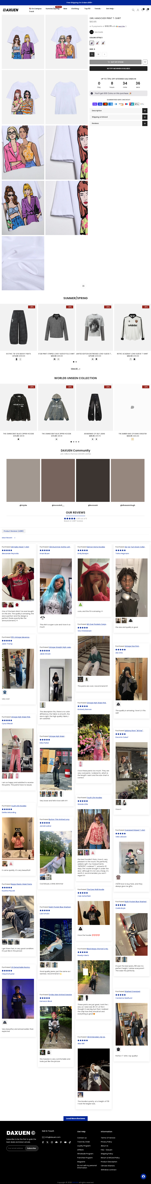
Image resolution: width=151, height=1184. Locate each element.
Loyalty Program (84, 1146)
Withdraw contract (108, 1170)
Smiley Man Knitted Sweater (60, 994)
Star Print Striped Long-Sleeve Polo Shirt (56, 354)
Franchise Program (85, 1158)
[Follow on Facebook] (43, 1142)
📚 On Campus (35, 8)
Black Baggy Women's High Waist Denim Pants (93, 950)
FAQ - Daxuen (106, 1150)
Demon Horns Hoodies (96, 547)
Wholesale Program (85, 1154)
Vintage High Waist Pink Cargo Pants (92, 704)
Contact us (82, 1138)
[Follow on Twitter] (47, 1142)
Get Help (110, 8)
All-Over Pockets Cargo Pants (92, 625)
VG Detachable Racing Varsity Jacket (16, 968)
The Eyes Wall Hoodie (95, 889)
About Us (104, 1146)
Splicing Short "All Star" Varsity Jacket (129, 731)
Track (31, 11)
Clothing (75, 8)
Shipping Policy (107, 1154)
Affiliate (80, 1150)
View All (74, 369)
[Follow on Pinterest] (61, 1142)
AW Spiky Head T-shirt (20, 547)
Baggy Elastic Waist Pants (21, 884)
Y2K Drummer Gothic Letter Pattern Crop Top (56, 548)
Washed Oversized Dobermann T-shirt (127, 992)
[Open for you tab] (143, 1176)
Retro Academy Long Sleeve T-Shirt (132, 354)
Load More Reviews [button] (75, 1118)
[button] (118, 26)
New (65, 8)
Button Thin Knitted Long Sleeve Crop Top (54, 820)
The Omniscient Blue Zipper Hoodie (56, 434)
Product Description (109, 1162)
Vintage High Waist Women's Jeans (52, 737)
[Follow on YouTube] (65, 1142)
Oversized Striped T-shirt (135, 830)
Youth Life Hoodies (94, 797)
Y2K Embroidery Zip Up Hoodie (91, 1038)
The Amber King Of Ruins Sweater (133, 434)
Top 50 (87, 8)
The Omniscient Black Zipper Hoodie (18, 434)
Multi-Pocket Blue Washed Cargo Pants (130, 902)
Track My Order (83, 1142)
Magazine (81, 1162)
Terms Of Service (108, 1138)
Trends (97, 8)
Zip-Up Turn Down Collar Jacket (130, 548)
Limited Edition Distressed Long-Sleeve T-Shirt (96, 354)
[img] (75, 518)
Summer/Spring (53, 8)
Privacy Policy (106, 1142)
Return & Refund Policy (110, 1158)
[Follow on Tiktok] (70, 1142)
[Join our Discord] (56, 1142)
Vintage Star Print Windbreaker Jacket (127, 647)
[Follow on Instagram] (52, 1142)
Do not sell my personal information (87, 1166)
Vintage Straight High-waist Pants (55, 648)
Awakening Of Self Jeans (94, 434)
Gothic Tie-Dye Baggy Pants (18, 354)
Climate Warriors (108, 1166)
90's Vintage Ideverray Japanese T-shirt (15, 638)
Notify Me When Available (118, 68)
